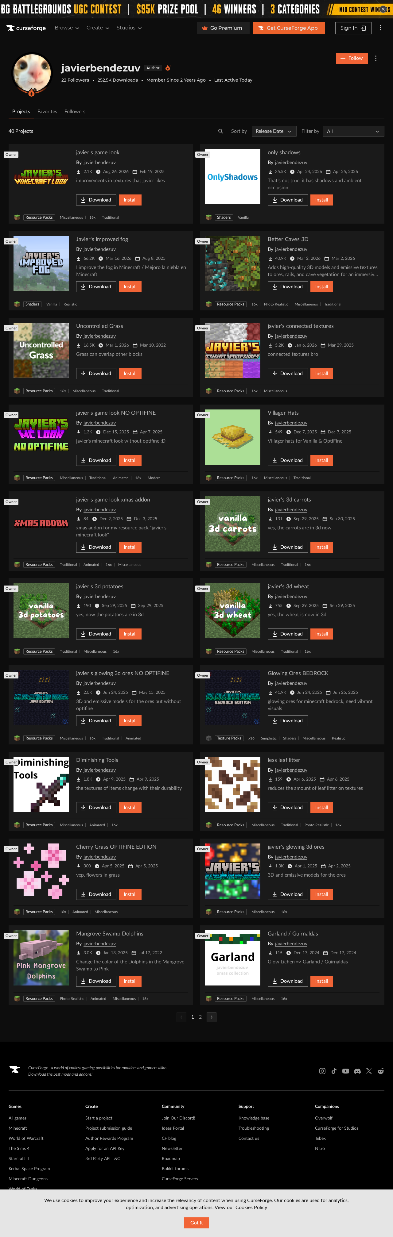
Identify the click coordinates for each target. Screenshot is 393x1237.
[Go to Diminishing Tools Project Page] (101, 791)
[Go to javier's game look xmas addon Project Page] (101, 531)
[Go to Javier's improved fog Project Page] (101, 270)
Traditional (110, 217)
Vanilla (243, 217)
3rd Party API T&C (102, 1159)
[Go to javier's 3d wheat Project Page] (292, 618)
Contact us (249, 1138)
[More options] (381, 28)
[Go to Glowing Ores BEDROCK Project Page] (292, 704)
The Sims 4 (19, 1149)
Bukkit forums (175, 1169)
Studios (126, 28)
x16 (251, 738)
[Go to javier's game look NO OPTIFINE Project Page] (101, 444)
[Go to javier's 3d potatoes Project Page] (101, 618)
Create (95, 28)
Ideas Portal (173, 1128)
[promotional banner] (196, 9)
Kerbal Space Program (29, 1169)
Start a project (98, 1118)
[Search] (220, 131)
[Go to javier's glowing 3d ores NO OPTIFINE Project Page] (101, 704)
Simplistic (269, 738)
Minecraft (18, 1128)
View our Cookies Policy (241, 1207)
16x (92, 217)
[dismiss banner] (383, 9)
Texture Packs (229, 738)
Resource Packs (39, 218)
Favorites (47, 111)
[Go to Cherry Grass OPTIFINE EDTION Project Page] (101, 878)
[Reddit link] (380, 1071)
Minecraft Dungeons (28, 1179)
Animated (121, 478)
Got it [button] (196, 1222)
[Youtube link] (345, 1071)
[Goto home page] (26, 28)
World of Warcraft (26, 1138)
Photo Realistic (276, 304)
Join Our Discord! (178, 1118)
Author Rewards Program (109, 1138)
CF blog (169, 1138)
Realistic (70, 304)
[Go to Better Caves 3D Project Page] (292, 270)
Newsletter (172, 1149)
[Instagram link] (322, 1071)
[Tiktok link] (334, 1071)
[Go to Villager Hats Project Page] (292, 444)
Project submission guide (108, 1128)
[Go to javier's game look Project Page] (101, 184)
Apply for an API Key (104, 1149)
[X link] (369, 1071)
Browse (64, 28)
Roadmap (171, 1159)
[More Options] (375, 58)
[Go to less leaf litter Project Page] (292, 791)
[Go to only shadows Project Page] (292, 184)
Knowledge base (254, 1118)
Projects (21, 111)
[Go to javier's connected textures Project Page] (292, 357)
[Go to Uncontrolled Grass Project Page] (101, 357)
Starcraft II (19, 1159)
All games (17, 1118)
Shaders (224, 218)
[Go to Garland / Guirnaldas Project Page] (292, 965)
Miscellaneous (71, 217)
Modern (154, 478)
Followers (74, 111)
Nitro (320, 1149)
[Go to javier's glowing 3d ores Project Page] (292, 878)
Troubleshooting (254, 1128)
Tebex (320, 1138)
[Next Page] (211, 1017)
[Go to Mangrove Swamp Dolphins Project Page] (101, 965)
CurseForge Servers (180, 1179)
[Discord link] (357, 1071)
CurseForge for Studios (336, 1128)
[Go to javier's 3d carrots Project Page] (292, 531)
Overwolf (324, 1118)
